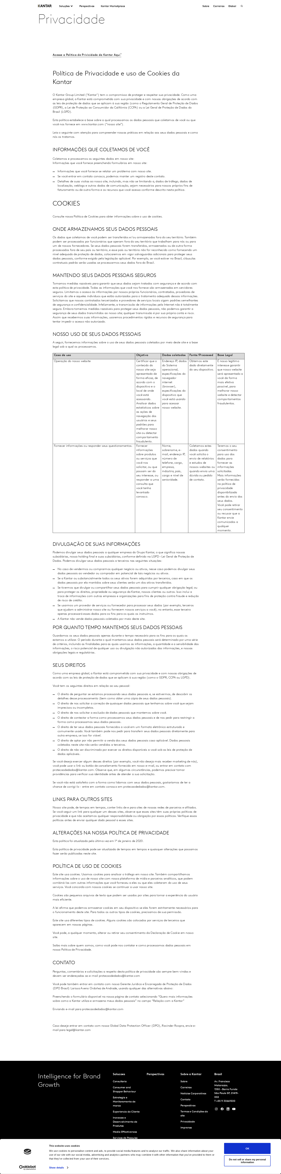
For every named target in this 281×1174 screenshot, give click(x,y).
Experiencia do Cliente (126, 1112)
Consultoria (120, 1081)
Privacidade (188, 1121)
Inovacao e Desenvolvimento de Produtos (125, 1122)
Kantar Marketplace (113, 6)
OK (247, 1148)
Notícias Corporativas (193, 1093)
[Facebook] (222, 1110)
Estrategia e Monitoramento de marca (124, 1101)
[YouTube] (228, 1110)
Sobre (205, 6)
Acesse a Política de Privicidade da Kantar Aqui (86, 55)
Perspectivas (86, 6)
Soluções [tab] (64, 6)
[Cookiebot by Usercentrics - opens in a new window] (27, 1167)
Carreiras (218, 6)
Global (232, 6)
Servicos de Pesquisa (125, 1138)
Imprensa (186, 1128)
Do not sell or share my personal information (247, 1160)
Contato (185, 1099)
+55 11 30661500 (225, 1101)
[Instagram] (216, 1110)
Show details (56, 1167)
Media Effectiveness (125, 1132)
